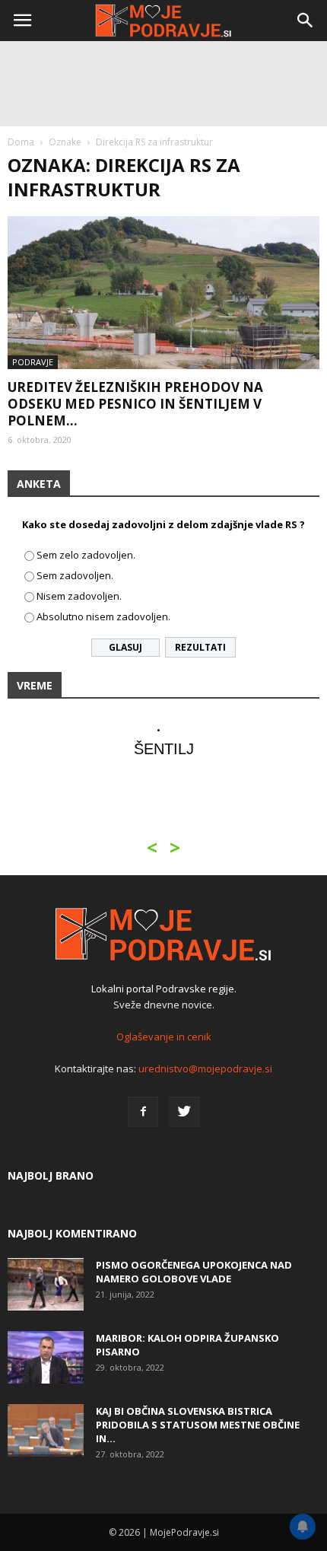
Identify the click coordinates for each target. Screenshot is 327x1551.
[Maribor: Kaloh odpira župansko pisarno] (46, 1357)
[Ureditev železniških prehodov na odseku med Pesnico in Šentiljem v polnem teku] (163, 292)
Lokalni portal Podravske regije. (164, 988)
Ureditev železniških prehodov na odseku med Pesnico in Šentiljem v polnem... (135, 403)
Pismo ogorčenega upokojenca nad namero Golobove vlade (194, 1271)
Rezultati (200, 647)
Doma (21, 141)
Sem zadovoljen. (75, 575)
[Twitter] (184, 1112)
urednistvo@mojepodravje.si (205, 1068)
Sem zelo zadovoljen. (86, 555)
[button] (305, 20)
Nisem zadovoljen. (79, 596)
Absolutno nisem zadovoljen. (103, 616)
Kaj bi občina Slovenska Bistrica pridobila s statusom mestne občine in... (198, 1424)
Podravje (32, 362)
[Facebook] (143, 1112)
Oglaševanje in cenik (163, 1036)
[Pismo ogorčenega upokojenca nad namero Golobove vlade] (46, 1284)
